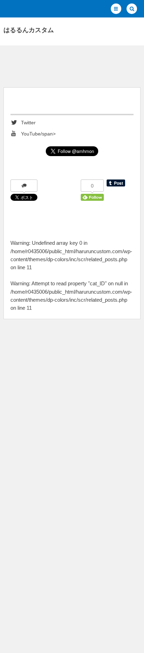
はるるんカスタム (28, 30)
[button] (116, 8)
